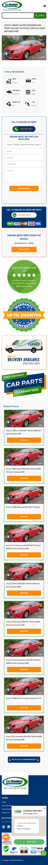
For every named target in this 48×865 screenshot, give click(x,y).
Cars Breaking (7, 809)
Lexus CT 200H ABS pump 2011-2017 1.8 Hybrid (23, 507)
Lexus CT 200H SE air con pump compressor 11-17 (23, 698)
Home (4, 802)
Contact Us (6, 813)
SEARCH (41, 15)
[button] (24, 761)
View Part (24, 440)
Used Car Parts (7, 806)
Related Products (11, 406)
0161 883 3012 (26, 129)
